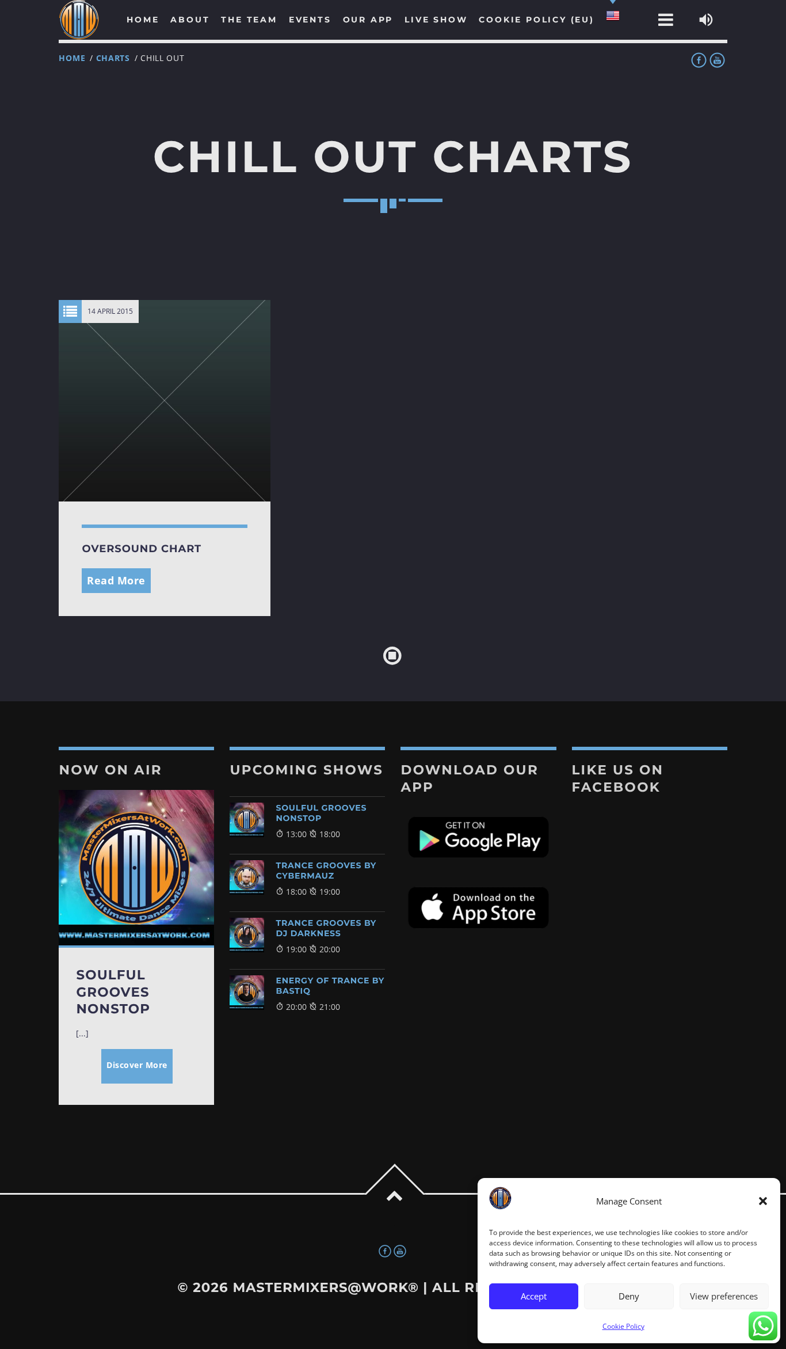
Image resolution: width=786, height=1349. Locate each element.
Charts (113, 57)
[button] (763, 1201)
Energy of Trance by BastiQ (330, 985)
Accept (534, 1296)
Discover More (136, 1064)
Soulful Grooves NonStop (321, 813)
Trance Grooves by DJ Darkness (326, 928)
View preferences (724, 1296)
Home (72, 57)
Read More (116, 580)
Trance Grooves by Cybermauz (326, 870)
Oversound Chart (141, 548)
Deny (629, 1296)
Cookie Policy (623, 1326)
